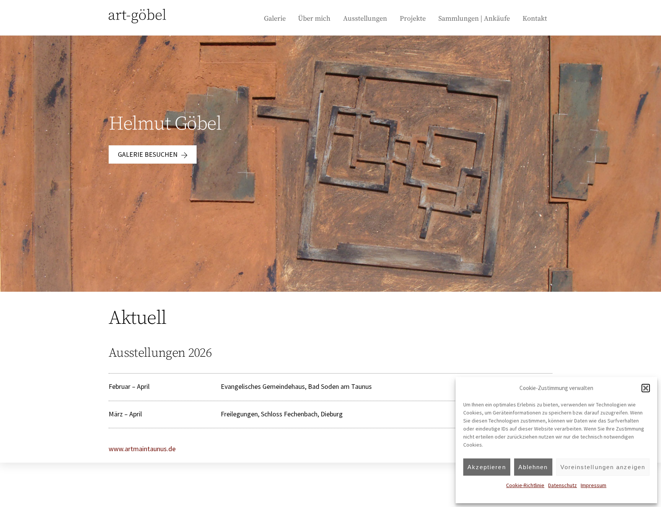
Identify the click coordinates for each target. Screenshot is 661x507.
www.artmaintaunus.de (142, 448)
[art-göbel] (137, 19)
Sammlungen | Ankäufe (474, 18)
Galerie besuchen (147, 154)
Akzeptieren (486, 467)
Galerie (275, 18)
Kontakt (535, 18)
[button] (646, 388)
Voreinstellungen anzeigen (603, 467)
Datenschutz (562, 485)
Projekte (413, 18)
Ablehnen (533, 467)
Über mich (314, 18)
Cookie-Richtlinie (525, 485)
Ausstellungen (365, 18)
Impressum (593, 485)
